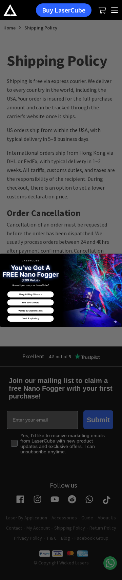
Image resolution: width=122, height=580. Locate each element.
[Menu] (115, 10)
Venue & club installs (30, 310)
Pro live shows (30, 302)
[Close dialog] (119, 256)
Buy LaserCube (63, 10)
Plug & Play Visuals (30, 294)
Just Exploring (30, 318)
